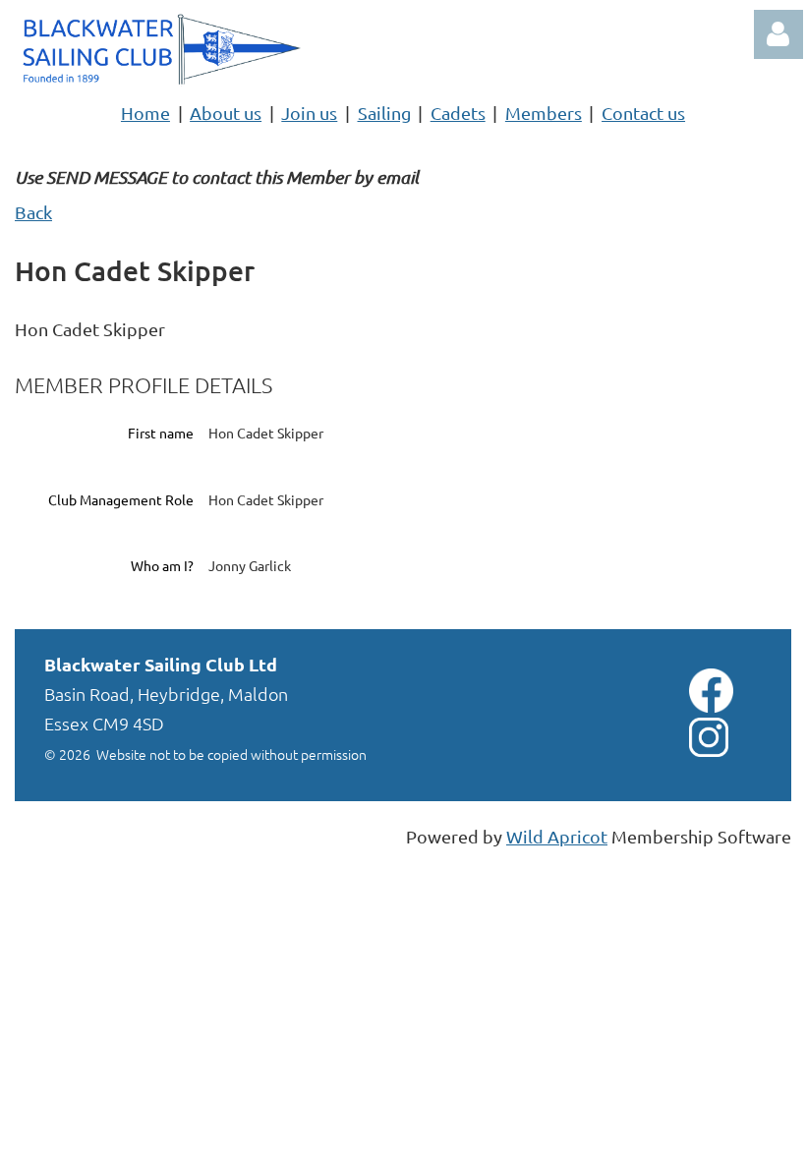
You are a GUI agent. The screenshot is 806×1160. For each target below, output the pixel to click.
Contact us (643, 112)
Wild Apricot (556, 836)
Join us (309, 112)
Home (145, 112)
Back (33, 212)
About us (225, 112)
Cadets (458, 112)
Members (543, 112)
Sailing (384, 112)
